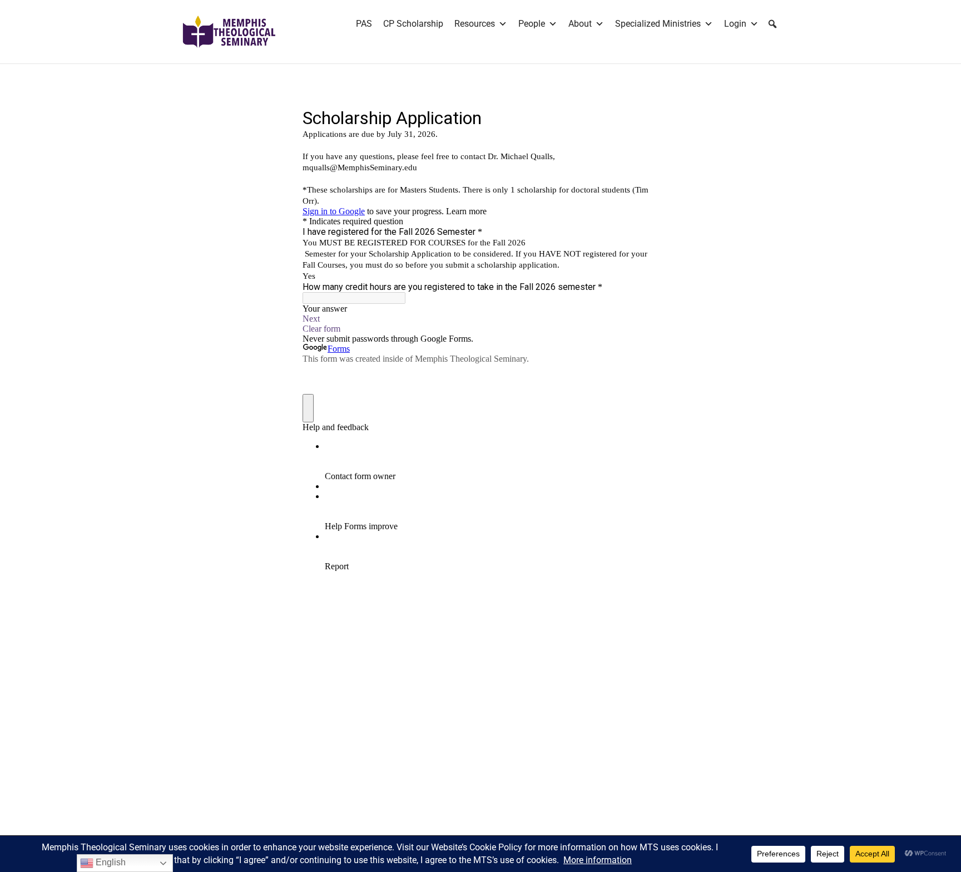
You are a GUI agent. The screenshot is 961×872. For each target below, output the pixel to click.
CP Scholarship (413, 23)
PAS (364, 23)
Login (735, 23)
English (109, 862)
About (580, 23)
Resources (474, 23)
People (531, 23)
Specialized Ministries (658, 23)
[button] (772, 24)
